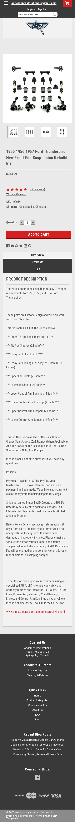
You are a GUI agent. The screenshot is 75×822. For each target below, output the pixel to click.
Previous (6, 88)
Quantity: (12, 222)
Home (37, 695)
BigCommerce (26, 816)
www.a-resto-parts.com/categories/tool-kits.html (35, 611)
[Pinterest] (29, 245)
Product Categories (37, 700)
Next (69, 88)
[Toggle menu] (5, 5)
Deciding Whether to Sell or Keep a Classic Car (37, 744)
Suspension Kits (37, 705)
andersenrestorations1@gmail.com (33, 3)
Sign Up (42, 9)
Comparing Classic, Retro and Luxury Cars (37, 754)
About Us (37, 710)
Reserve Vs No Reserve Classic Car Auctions (37, 739)
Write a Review (16, 194)
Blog (37, 719)
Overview (37, 255)
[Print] (16, 245)
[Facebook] (8, 245)
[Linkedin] (25, 245)
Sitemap (45, 812)
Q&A (37, 269)
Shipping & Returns (37, 675)
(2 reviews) (37, 189)
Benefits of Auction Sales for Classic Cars (37, 749)
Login (30, 9)
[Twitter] (21, 245)
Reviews (38, 262)
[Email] (12, 245)
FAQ (37, 714)
